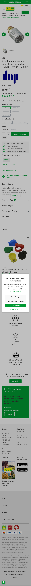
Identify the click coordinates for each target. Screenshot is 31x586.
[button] (3, 582)
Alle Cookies (16, 305)
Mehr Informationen (15, 291)
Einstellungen (15, 297)
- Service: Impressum (15, 309)
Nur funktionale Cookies (16, 301)
